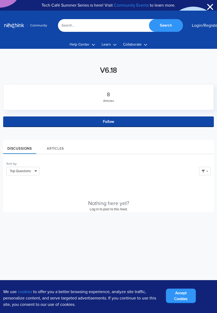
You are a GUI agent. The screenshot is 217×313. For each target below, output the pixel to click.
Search (166, 25)
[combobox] (120, 25)
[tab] (19, 147)
